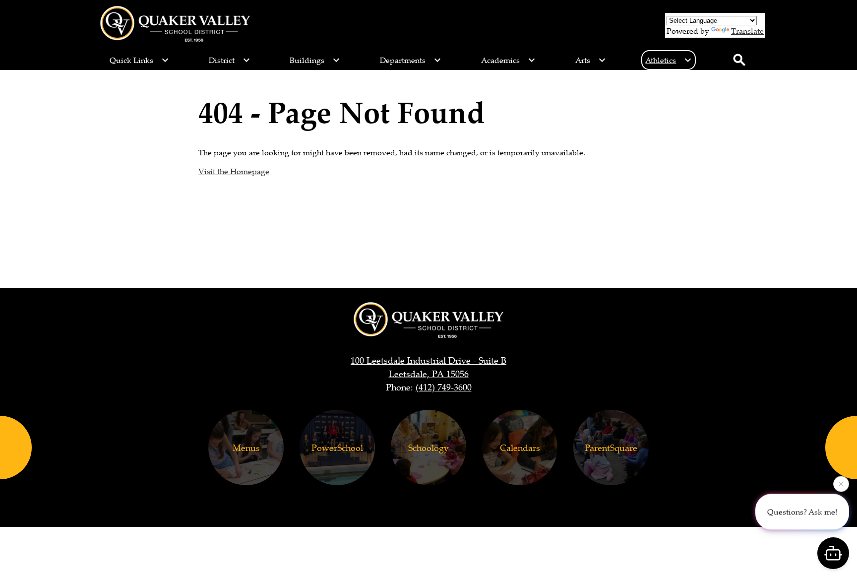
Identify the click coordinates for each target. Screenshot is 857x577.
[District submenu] (229, 60)
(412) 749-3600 (444, 387)
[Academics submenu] (508, 60)
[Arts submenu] (590, 60)
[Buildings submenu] (315, 60)
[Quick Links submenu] (139, 60)
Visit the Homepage (233, 171)
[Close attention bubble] (841, 484)
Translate (747, 30)
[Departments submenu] (410, 60)
